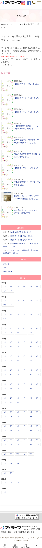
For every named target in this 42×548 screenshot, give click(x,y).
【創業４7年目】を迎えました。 (27, 84)
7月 (5, 291)
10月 (4, 305)
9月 (37, 300)
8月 (11, 291)
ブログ (5, 268)
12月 (11, 305)
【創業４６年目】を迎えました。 (27, 98)
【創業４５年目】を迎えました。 (27, 112)
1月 (5, 286)
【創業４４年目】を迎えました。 (27, 168)
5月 (31, 286)
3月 (18, 286)
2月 (11, 286)
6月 (37, 286)
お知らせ (6, 264)
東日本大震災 (7, 271)
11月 (4, 318)
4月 (24, 286)
